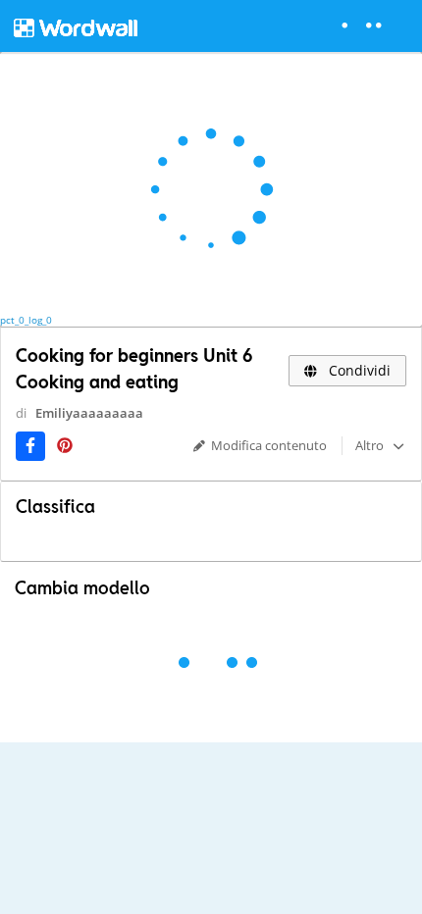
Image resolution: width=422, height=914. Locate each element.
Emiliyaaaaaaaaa (89, 413)
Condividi (358, 370)
